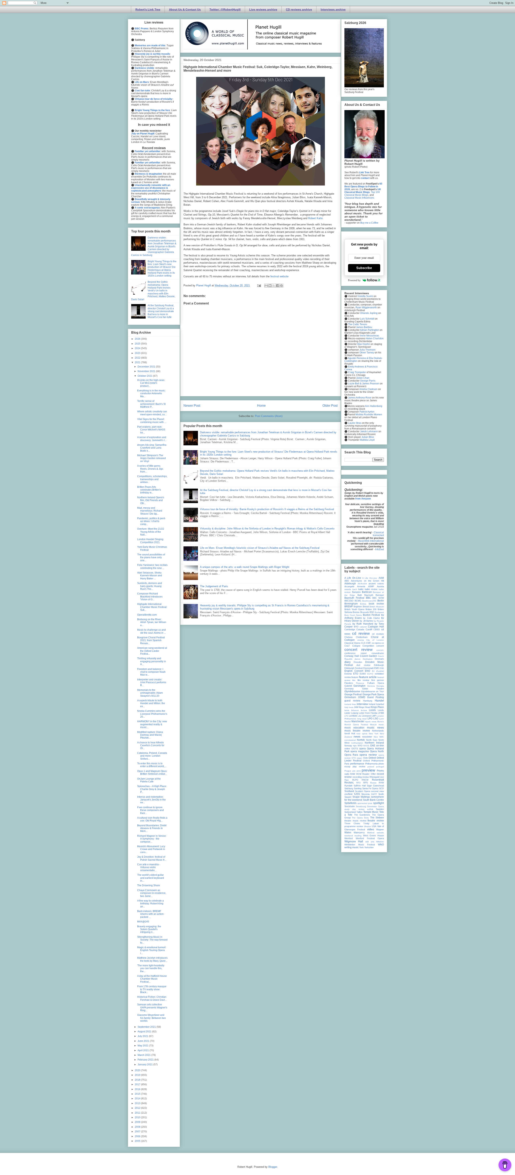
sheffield (348, 794)
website (380, 832)
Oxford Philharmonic (373, 760)
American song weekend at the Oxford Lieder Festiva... (152, 651)
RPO (358, 783)
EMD (376, 668)
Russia (373, 783)
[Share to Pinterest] (281, 286)
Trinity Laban (371, 823)
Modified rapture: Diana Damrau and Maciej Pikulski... (150, 735)
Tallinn (359, 812)
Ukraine (367, 826)
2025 (138, 343)
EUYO (370, 674)
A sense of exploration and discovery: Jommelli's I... (151, 439)
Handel (379, 700)
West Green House (373, 835)
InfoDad (379, 549)
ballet (360, 589)
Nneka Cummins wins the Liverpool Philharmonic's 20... (152, 714)
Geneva (371, 686)
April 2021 (143, 1050)
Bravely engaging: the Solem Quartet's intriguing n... (149, 929)
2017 (138, 1084)
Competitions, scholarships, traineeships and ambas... (152, 479)
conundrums (378, 653)
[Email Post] (259, 285)
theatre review (376, 820)
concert (380, 646)
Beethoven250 (369, 601)
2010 (138, 1117)
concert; (380, 650)
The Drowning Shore (148, 885)
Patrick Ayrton (366, 411)
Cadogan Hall (376, 626)
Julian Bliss (368, 437)
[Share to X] (274, 286)
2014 (138, 1098)
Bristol (366, 606)
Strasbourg (361, 806)
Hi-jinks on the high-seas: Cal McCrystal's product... (151, 383)
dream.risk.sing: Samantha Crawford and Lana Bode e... (151, 448)
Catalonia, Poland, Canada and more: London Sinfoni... (152, 756)
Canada (360, 629)
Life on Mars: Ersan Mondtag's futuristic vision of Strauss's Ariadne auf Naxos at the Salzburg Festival (259, 547)
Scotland (349, 791)
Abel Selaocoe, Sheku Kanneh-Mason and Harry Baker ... (149, 575)
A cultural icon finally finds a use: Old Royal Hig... (152, 819)
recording (357, 777)
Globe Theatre (373, 688)
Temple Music (371, 812)
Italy (346, 707)
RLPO (355, 780)
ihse (354, 704)
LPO (370, 718)
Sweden (380, 809)
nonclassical (350, 740)
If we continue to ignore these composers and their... (150, 810)
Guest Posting (375, 697)
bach (354, 589)
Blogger (272, 1166)
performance (357, 763)
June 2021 (144, 1041)
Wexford (348, 838)
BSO (372, 612)
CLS (363, 643)
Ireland (372, 704)
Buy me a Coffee (369, 222)
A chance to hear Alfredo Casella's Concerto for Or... (150, 745)
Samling (358, 788)
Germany (349, 688)
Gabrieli (348, 686)
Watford (370, 832)
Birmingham (351, 603)
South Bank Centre (373, 799)
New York (373, 733)
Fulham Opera (375, 683)
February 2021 (146, 1059)
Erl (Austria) (378, 671)
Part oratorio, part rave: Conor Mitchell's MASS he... (151, 429)
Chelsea (348, 637)
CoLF (347, 646)
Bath (359, 595)
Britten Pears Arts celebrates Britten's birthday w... (149, 490)
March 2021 (144, 1055)
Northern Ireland (374, 742)
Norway (348, 745)
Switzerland (350, 812)
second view (377, 791)
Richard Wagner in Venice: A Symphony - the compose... (151, 839)
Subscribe (364, 268)
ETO (355, 673)
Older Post (330, 405)
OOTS (354, 748)
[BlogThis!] (270, 286)
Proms (380, 770)
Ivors (351, 707)
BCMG (358, 600)
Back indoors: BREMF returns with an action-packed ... (150, 914)
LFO (346, 716)
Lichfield (353, 716)
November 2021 (147, 371)
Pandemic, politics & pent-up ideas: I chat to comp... (151, 521)
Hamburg (367, 700)
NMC (381, 737)
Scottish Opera (362, 791)
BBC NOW (378, 598)
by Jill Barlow (366, 621)
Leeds (372, 710)
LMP (374, 716)
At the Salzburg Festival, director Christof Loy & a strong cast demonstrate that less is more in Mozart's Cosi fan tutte (161, 311)
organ (359, 758)
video (370, 829)
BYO (356, 626)
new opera (361, 733)
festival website (279, 276)
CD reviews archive (299, 9)
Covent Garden (368, 656)
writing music (351, 847)
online (347, 748)
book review (376, 603)
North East (371, 740)
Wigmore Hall (353, 841)
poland (371, 766)
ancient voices (376, 583)
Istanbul (380, 704)
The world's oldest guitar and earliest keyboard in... (150, 878)
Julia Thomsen (367, 349)
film (353, 680)
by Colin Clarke (371, 618)
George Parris (367, 380)
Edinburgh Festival (353, 668)
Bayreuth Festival (354, 597)
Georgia (380, 686)
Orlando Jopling (369, 313)
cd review (361, 633)
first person (377, 680)
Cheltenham (362, 637)
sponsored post (364, 803)
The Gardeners (362, 815)
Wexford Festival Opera (370, 838)
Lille (359, 716)
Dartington (368, 659)
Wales (347, 832)
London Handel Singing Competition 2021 (150, 541)
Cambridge (349, 629)
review (365, 777)
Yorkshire (369, 847)
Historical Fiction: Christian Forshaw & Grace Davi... (152, 998)
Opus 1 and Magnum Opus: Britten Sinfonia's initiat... (152, 772)
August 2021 (145, 1031)
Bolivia (363, 604)
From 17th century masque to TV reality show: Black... (151, 989)
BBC (368, 597)
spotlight (378, 803)
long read (362, 719)
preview (368, 770)
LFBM (381, 713)
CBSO (377, 629)
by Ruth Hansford (362, 623)
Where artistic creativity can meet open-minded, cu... (152, 413)
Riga (346, 780)
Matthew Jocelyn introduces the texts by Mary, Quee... (152, 959)
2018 (138, 1079)
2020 (138, 1070)
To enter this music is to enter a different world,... (151, 765)
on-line (380, 745)
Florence (360, 683)
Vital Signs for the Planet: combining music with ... (151, 420)
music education (354, 727)
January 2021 (145, 1064)
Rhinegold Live (377, 777)
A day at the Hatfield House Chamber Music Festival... (152, 979)
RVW (381, 782)
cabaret (363, 627)
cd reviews (378, 634)
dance (357, 659)
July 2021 (143, 1036)
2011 (138, 1112)
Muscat (373, 724)
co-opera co (378, 643)
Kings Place (377, 707)
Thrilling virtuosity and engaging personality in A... (151, 661)
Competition (368, 646)
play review (359, 766)
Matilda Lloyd (367, 439)
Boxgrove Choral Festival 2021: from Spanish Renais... (151, 640)
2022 (138, 357)
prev (359, 771)
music (381, 724)
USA (374, 826)
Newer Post (191, 405)
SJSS (357, 794)
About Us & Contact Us (185, 9)
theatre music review (355, 820)
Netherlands (378, 730)
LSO (375, 718)
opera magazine (359, 751)
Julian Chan (362, 378)
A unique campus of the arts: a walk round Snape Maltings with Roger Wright (244, 566)
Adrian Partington (369, 330)
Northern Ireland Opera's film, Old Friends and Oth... (150, 500)
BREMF (348, 606)
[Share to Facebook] (278, 286)
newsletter (367, 737)
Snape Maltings (361, 796)
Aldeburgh (350, 583)
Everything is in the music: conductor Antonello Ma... (151, 393)
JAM (356, 707)
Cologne (356, 646)
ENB (382, 668)
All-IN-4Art (362, 584)
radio (346, 774)
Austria (380, 586)
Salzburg (348, 788)
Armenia (361, 586)
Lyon (381, 719)
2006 (138, 1136)
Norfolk (361, 740)
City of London (375, 640)
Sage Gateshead (375, 785)
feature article (368, 677)
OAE (372, 745)
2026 (138, 338)
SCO (381, 788)
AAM (381, 578)
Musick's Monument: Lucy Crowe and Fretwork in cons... (151, 849)
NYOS (366, 746)
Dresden (358, 662)
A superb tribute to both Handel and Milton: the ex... (151, 703)
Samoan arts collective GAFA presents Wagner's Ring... (152, 1007)
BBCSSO (348, 600)
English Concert (353, 671)
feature (354, 677)
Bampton (356, 592)
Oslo (365, 758)
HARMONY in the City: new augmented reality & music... (152, 724)
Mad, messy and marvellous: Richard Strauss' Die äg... (149, 511)
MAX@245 (143, 921)
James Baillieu (364, 327)
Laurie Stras (354, 423)
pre (353, 771)
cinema (360, 640)
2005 (138, 1141)
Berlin (380, 600)
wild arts (369, 842)
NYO (360, 745)
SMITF (374, 794)
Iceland (347, 704)
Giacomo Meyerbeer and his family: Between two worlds (151, 1018)
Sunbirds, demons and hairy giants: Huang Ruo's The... (149, 586)
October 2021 (145, 375)
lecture (364, 710)
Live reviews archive (263, 9)
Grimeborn (350, 697)
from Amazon (363, 498)
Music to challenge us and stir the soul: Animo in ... (151, 631)
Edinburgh (379, 665)
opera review (368, 754)
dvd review (363, 665)
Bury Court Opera (353, 615)
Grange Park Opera (373, 694)
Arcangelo (349, 586)
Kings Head (364, 707)
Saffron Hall (360, 785)
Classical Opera (352, 643)
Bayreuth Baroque (374, 595)
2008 (138, 1126)
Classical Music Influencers (359, 197)
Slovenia (365, 794)
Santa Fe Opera (370, 788)
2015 (138, 1093)
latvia (346, 710)
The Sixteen (377, 817)
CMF (368, 643)
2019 (138, 1075)
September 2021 (147, 1026)
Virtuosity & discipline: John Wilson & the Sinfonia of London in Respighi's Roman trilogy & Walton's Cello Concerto (267, 528)
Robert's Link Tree (147, 9)
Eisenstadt (368, 668)
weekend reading (353, 836)
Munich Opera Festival (356, 724)
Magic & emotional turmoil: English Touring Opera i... (151, 950)
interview (362, 704)
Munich (380, 721)
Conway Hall (351, 656)
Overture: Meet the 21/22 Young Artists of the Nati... (150, 531)
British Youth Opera (354, 609)
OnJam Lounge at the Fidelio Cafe (149, 780)
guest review (352, 700)
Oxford (372, 757)
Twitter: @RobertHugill (225, 9)
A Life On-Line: (369, 578)
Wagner (380, 829)
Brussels (364, 612)
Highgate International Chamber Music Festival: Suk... (152, 607)
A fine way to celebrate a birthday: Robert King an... (150, 903)
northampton (357, 743)
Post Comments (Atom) (268, 416)
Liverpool (366, 716)
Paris (346, 763)
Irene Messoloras (369, 335)
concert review (358, 649)
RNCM (365, 780)
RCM (358, 774)
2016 (138, 1089)
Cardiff (369, 629)
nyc (355, 745)
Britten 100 (371, 609)
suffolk (370, 809)
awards (347, 589)
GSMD (361, 697)
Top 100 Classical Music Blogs (362, 193)
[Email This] (266, 286)
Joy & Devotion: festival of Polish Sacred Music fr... (151, 858)
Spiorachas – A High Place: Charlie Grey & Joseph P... (152, 789)
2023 (138, 353)
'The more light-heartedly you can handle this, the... (150, 968)
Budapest (379, 612)
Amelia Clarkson (368, 389)
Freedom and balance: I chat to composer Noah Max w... (151, 672)
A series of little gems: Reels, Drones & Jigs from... (150, 468)
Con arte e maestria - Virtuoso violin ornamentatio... (148, 867)
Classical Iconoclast (378, 534)
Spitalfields (350, 803)
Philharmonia (371, 763)
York (361, 847)
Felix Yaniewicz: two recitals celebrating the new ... (152, 566)
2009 (138, 1122)
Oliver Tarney (366, 352)
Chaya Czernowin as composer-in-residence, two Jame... (151, 893)
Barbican (367, 592)
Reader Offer (369, 774)
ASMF (371, 586)
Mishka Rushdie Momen (368, 414)
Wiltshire (380, 842)
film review (363, 680)
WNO (381, 844)
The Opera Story (360, 818)
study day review (354, 809)
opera (362, 748)
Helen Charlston (375, 338)
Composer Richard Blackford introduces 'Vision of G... (150, 596)
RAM (352, 774)
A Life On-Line (352, 578)
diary (347, 661)
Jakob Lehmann (369, 431)
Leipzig (354, 713)
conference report (355, 653)
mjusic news (370, 721)
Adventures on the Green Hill (367, 581)
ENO (367, 671)
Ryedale (348, 785)
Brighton (358, 606)
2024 (138, 348)
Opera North (377, 751)
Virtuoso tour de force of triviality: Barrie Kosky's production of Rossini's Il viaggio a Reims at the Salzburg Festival (267, 509)
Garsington (359, 685)
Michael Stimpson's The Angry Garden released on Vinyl (151, 458)
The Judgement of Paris (214, 586)
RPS (365, 782)
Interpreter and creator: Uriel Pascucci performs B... (151, 682)
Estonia (348, 674)
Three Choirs (352, 823)
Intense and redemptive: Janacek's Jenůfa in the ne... (151, 799)
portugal (380, 766)
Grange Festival (353, 694)
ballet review (371, 589)
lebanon (355, 710)
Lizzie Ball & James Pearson (363, 383)
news (357, 736)
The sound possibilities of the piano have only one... (151, 557)
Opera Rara (351, 754)
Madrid (347, 721)
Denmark (379, 659)
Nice (376, 737)
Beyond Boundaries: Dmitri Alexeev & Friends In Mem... (152, 828)
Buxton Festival (371, 615)
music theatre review (357, 730)
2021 (138, 362)
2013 (138, 1103)
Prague (347, 771)
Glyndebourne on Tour (372, 691)
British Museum (377, 607)
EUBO (363, 674)
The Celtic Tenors (357, 324)
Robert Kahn (315, 218)
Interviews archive (333, 9)
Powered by (354, 280)
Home (261, 405)
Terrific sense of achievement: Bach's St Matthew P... (151, 404)
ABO (346, 581)
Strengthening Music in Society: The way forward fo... (152, 940)
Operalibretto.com (147, 614)
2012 (138, 1108)
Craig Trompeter (357, 372)
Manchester (357, 721)
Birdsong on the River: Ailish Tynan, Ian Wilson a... (151, 622)
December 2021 (147, 366)
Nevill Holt (349, 733)
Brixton (356, 612)
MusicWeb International (371, 541)
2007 (138, 1131)
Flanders (348, 683)
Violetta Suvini (365, 296)
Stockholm (349, 806)
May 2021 (143, 1045)
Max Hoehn (363, 344)
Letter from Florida (368, 713)
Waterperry (359, 832)
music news (375, 727)
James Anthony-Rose (359, 397)
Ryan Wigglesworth (366, 307)
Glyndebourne (352, 691)
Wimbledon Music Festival (359, 844)
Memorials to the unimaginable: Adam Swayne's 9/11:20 (150, 693)
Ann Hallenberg (373, 406)
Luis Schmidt (367, 318)
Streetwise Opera (375, 806)
